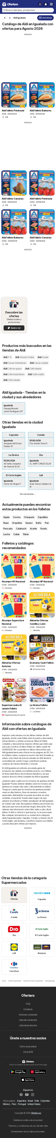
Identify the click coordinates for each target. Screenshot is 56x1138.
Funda (43, 528)
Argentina (21, 1100)
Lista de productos (28, 1025)
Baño (38, 522)
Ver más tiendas (27, 494)
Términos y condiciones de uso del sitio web (28, 1126)
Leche (6, 534)
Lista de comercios (28, 1020)
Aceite (33, 528)
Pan (47, 522)
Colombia (45, 1100)
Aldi (7, 357)
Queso (28, 522)
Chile (36, 1100)
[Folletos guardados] (40, 4)
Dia (49, 818)
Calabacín (21, 528)
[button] (45, 4)
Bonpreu (21, 821)
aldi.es (48, 786)
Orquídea (17, 522)
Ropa (6, 522)
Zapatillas (43, 517)
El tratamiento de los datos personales (28, 1131)
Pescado (7, 528)
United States (33, 1104)
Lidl (15, 821)
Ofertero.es (36, 1113)
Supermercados (14, 818)
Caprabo (26, 818)
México (6, 1104)
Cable (16, 534)
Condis (34, 818)
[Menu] (51, 4)
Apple (6, 517)
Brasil (30, 1100)
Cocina (16, 517)
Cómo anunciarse (27, 1046)
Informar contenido (28, 1014)
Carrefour (30, 821)
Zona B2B (28, 1051)
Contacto (28, 1009)
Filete (26, 534)
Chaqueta (29, 517)
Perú (14, 1104)
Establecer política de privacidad (28, 1120)
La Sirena (42, 818)
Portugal (22, 1104)
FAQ (28, 1003)
